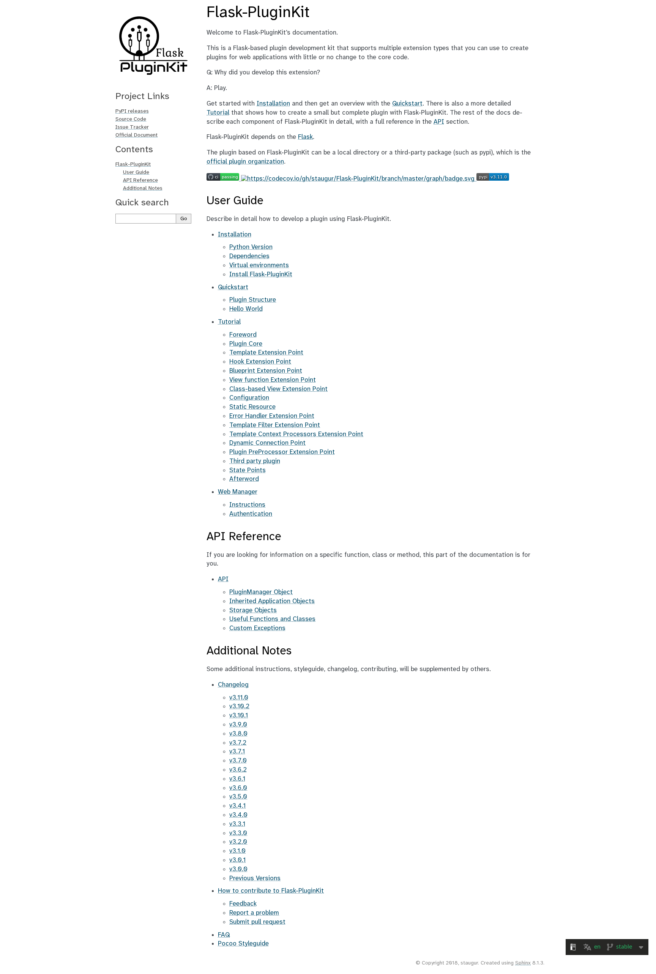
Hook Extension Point (260, 361)
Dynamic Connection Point (267, 443)
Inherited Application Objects (272, 601)
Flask (305, 137)
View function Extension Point (272, 380)
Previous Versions (255, 878)
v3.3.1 (237, 824)
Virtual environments (259, 265)
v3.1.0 (237, 851)
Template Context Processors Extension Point (296, 434)
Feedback (243, 903)
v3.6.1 (237, 778)
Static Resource (252, 406)
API (223, 579)
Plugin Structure (252, 299)
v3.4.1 (237, 805)
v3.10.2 (239, 706)
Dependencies (249, 256)
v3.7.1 (237, 751)
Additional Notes (142, 188)
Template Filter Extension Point (274, 425)
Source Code (130, 119)
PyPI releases (132, 111)
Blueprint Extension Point (265, 370)
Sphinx (523, 963)
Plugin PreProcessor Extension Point (282, 452)
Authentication (250, 514)
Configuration (249, 397)
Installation (234, 234)
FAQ (224, 934)
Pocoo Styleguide (243, 943)
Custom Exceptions (257, 628)
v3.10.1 (238, 715)
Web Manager (237, 492)
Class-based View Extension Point (278, 389)
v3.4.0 (238, 815)
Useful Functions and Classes (272, 619)
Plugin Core (245, 343)
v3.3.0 (238, 833)
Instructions (247, 504)
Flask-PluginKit (133, 164)
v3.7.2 (237, 742)
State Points (247, 470)
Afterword (244, 479)
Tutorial (229, 321)
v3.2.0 (238, 841)
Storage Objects (253, 610)
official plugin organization (245, 161)
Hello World (246, 309)
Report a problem (254, 912)
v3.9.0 (238, 724)
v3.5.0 (238, 796)
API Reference (140, 180)
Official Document (136, 135)
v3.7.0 (238, 760)
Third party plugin (254, 461)
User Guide (136, 172)
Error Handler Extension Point (271, 416)
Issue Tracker (132, 127)
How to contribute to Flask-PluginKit (271, 890)
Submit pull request (257, 922)
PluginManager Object (261, 592)
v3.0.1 (237, 860)
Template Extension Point (266, 352)
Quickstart (233, 287)
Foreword (243, 334)
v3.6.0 (238, 788)
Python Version (251, 247)
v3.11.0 (238, 697)
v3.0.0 (238, 869)
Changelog (233, 684)
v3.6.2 (238, 769)
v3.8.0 (238, 733)
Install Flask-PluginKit (260, 274)
